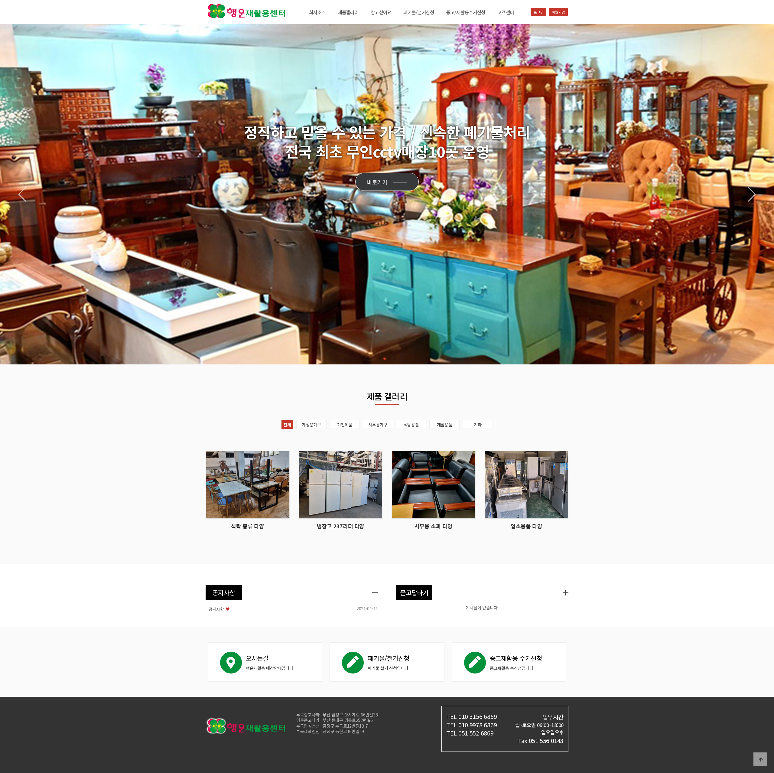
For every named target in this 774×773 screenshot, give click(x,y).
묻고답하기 (414, 592)
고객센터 (505, 12)
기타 (477, 425)
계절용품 (444, 425)
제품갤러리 (348, 12)
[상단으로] (760, 759)
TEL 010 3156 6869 (471, 716)
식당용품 (411, 425)
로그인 (538, 12)
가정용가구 (311, 425)
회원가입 (558, 12)
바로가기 (377, 182)
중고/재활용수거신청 (465, 12)
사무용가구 (378, 425)
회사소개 (317, 12)
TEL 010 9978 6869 (471, 724)
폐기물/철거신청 (418, 12)
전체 (287, 425)
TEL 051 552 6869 (470, 733)
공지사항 (224, 592)
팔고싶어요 (381, 12)
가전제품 (345, 425)
